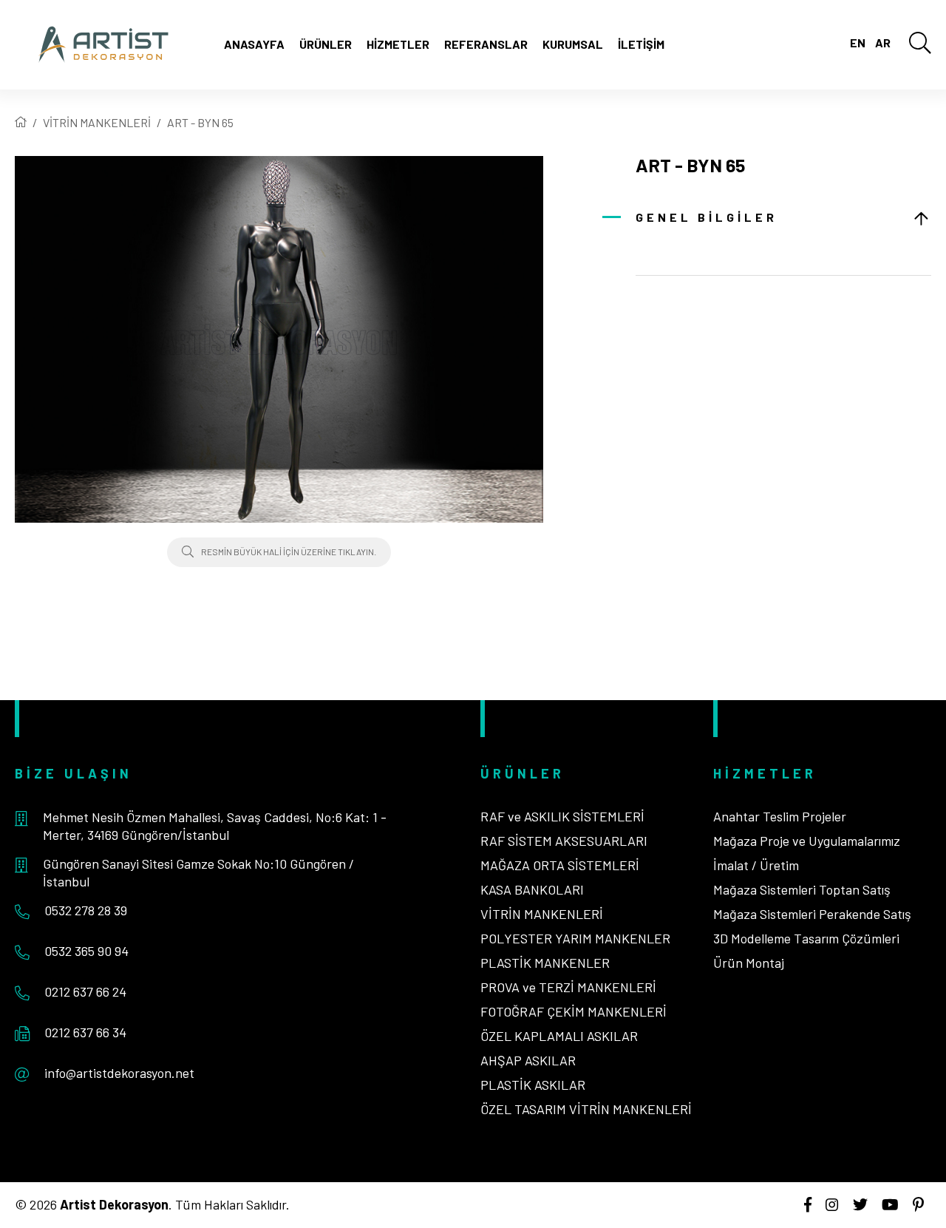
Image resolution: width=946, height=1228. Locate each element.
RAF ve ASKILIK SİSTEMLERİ (562, 816)
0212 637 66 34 (85, 1032)
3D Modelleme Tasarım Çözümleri (806, 938)
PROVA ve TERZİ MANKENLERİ (568, 987)
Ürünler (325, 44)
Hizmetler (398, 44)
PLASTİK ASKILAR (532, 1084)
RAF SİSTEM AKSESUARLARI (563, 840)
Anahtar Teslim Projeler (779, 816)
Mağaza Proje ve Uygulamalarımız (806, 840)
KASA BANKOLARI (532, 889)
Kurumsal (572, 44)
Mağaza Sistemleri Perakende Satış (812, 914)
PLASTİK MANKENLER (545, 962)
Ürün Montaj (748, 962)
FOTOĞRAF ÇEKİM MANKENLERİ (573, 1011)
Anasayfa (254, 44)
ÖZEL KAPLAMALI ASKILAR (559, 1036)
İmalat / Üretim (756, 865)
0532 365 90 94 (86, 951)
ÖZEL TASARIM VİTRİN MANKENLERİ (586, 1109)
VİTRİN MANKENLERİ (97, 122)
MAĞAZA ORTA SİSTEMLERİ (559, 865)
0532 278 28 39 (85, 910)
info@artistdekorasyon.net (119, 1073)
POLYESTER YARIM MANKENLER (575, 938)
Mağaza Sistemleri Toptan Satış (802, 889)
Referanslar (486, 44)
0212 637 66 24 (85, 991)
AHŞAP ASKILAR (528, 1060)
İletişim (641, 44)
